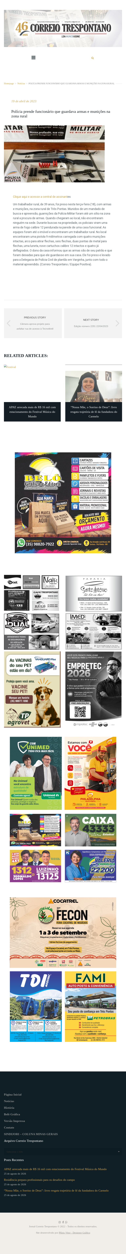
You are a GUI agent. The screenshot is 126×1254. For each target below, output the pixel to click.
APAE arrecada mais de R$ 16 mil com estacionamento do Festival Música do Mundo (55, 1169)
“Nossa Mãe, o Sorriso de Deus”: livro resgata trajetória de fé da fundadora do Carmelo (56, 1190)
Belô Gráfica (12, 1114)
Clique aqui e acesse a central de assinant (40, 196)
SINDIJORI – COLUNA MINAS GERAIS (31, 1134)
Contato (9, 1127)
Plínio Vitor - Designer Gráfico (74, 1232)
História (9, 1107)
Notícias (21, 83)
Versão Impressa (14, 1121)
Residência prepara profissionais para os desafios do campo (39, 1179)
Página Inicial (12, 1094)
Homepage (9, 83)
